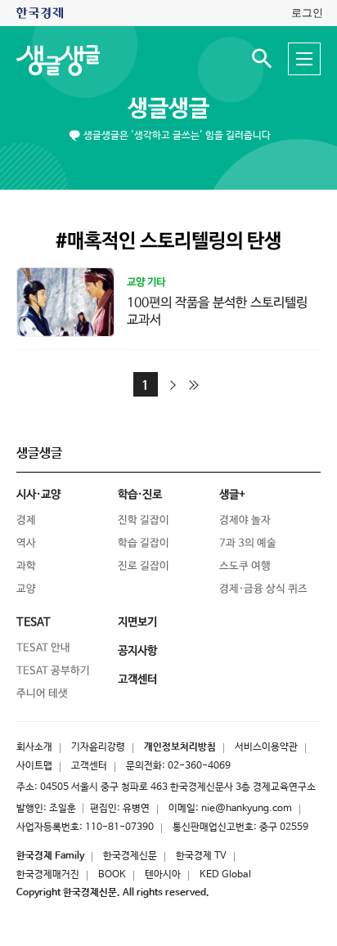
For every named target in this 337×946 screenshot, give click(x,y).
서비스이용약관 (266, 747)
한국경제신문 (130, 856)
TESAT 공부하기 (53, 671)
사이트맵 (34, 766)
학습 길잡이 (143, 543)
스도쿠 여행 (245, 566)
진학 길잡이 (143, 520)
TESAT (33, 622)
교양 (26, 589)
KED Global (225, 875)
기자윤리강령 (98, 747)
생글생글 (168, 109)
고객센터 (89, 766)
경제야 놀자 (245, 520)
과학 (26, 566)
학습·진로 (140, 494)
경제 (26, 520)
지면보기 (137, 622)
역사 (26, 543)
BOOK (112, 875)
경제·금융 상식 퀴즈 (263, 589)
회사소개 (34, 747)
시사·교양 (38, 494)
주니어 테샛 (42, 694)
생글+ (232, 494)
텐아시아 (163, 875)
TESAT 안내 (43, 648)
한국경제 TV (201, 856)
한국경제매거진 (47, 875)
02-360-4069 (199, 766)
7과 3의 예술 (247, 543)
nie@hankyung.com (246, 808)
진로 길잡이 (143, 566)
